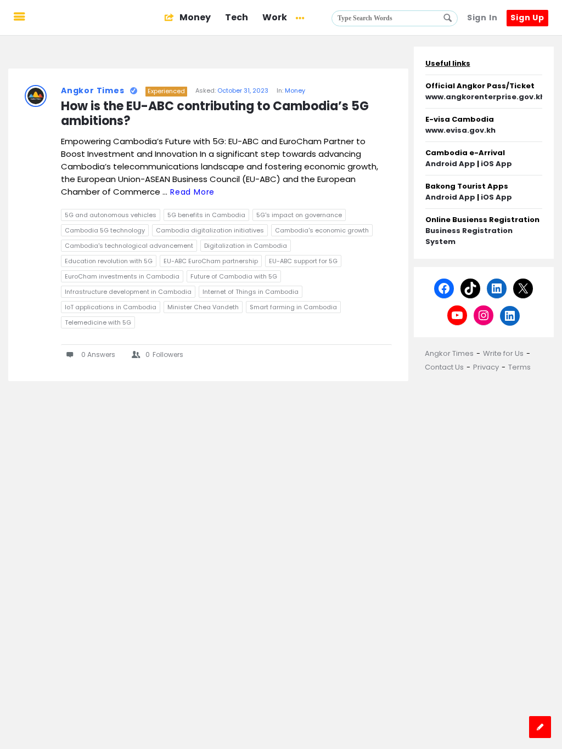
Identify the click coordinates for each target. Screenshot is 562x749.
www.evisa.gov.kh (460, 130)
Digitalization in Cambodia (245, 245)
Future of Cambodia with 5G (233, 276)
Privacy (486, 367)
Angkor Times (93, 90)
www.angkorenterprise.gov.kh (485, 97)
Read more (192, 191)
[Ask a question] (540, 727)
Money (194, 17)
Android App (450, 163)
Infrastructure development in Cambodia (128, 291)
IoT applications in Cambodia (110, 307)
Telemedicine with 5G (98, 322)
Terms (519, 367)
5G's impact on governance (299, 215)
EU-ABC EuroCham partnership (211, 261)
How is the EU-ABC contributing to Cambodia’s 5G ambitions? (216, 114)
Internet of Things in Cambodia (251, 291)
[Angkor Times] (94, 18)
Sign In (482, 17)
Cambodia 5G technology (105, 230)
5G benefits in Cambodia (206, 215)
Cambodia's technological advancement (129, 245)
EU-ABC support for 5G (303, 261)
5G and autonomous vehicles (110, 215)
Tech (236, 17)
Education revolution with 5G (109, 261)
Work (274, 17)
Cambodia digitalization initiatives (210, 230)
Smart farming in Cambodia (293, 307)
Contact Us (444, 367)
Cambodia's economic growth (322, 230)
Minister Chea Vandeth (203, 307)
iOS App (496, 163)
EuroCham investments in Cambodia (122, 276)
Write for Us (503, 353)
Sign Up (527, 17)
